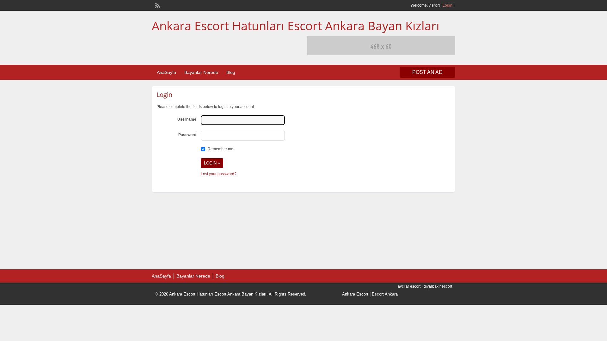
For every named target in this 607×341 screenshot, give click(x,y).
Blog (230, 72)
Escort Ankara (385, 294)
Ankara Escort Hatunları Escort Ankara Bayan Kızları (295, 25)
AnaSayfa (166, 72)
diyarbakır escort (438, 286)
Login (447, 5)
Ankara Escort (355, 294)
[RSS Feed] (156, 5)
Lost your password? (218, 174)
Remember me (220, 149)
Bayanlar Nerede (201, 72)
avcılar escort (409, 286)
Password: (188, 135)
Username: (187, 119)
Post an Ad (427, 72)
